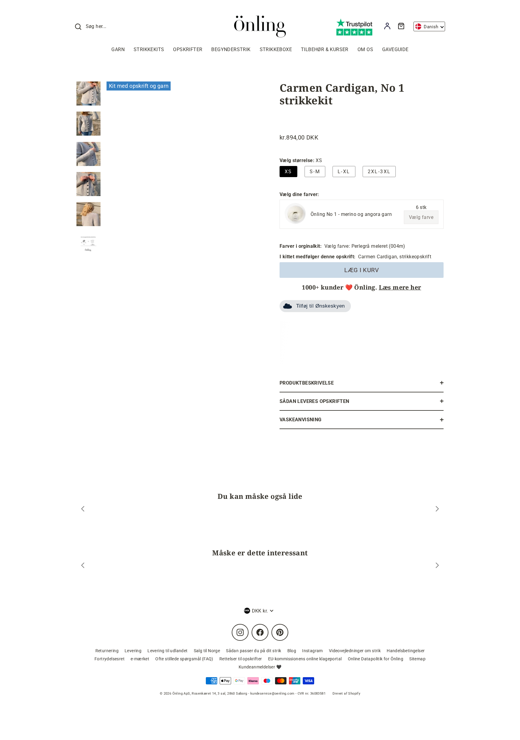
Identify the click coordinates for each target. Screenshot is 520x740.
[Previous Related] (82, 566)
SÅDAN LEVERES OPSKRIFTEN (314, 401)
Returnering (107, 650)
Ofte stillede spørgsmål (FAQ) (184, 658)
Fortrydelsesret (109, 658)
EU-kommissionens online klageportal (305, 658)
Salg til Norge (207, 650)
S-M (315, 171)
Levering (133, 650)
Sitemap (417, 658)
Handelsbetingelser (406, 650)
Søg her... (96, 26)
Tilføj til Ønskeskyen (320, 306)
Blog (291, 650)
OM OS (365, 49)
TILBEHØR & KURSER (324, 49)
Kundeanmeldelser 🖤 (260, 667)
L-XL (344, 171)
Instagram (312, 650)
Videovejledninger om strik (355, 650)
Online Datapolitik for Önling (376, 658)
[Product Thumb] (88, 93)
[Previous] (82, 509)
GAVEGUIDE (395, 49)
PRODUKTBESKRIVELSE (307, 383)
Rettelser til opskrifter (240, 658)
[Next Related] (437, 566)
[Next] (437, 509)
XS (288, 171)
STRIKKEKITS (149, 49)
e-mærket (140, 658)
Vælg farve (421, 217)
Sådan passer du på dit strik (253, 650)
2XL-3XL (379, 171)
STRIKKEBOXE (276, 49)
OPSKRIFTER (187, 49)
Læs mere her (400, 287)
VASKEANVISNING (301, 419)
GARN (118, 49)
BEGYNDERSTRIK (230, 49)
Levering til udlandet (167, 650)
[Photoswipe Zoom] (180, 178)
